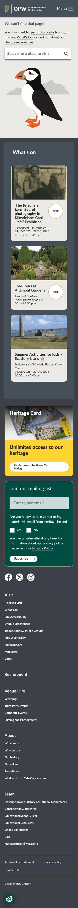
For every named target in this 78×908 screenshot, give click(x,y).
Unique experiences (19, 42)
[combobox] (34, 54)
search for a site (42, 32)
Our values (11, 764)
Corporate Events (16, 713)
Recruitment (16, 675)
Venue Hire (15, 691)
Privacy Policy (42, 548)
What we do (12, 743)
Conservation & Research (21, 809)
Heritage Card (13, 644)
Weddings (11, 699)
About (10, 736)
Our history (12, 757)
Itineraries (11, 652)
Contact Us (12, 870)
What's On (25, 37)
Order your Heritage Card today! (32, 467)
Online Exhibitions (16, 829)
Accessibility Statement (19, 862)
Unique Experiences (17, 623)
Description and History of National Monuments (36, 802)
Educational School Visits (21, 816)
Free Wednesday (15, 637)
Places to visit (13, 603)
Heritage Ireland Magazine (21, 843)
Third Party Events (16, 706)
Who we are (12, 750)
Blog (7, 837)
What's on (24, 152)
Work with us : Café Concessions (25, 778)
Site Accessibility (15, 617)
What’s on (11, 610)
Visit (9, 595)
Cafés (8, 658)
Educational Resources (19, 823)
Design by (18, 883)
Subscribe (21, 558)
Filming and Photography (21, 720)
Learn (10, 794)
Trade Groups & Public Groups (24, 631)
